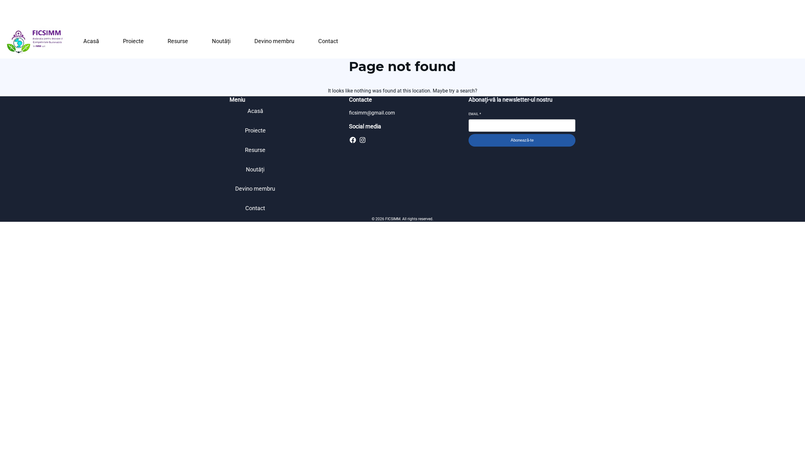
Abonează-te (522, 140)
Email (475, 114)
